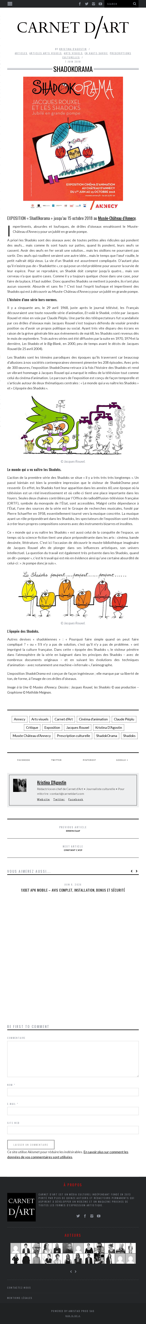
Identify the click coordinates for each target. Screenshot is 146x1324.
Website (43, 799)
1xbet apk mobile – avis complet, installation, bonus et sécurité (73, 890)
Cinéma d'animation (93, 719)
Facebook (23, 760)
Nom (11, 1084)
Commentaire (16, 1037)
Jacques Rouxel (77, 727)
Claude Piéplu (124, 719)
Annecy (19, 719)
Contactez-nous (19, 1287)
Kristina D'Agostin (73, 49)
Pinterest (89, 760)
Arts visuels (73, 53)
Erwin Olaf (73, 828)
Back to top (72, 1316)
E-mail (12, 1103)
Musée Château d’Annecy (32, 736)
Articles (21, 53)
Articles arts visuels (45, 53)
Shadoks (129, 736)
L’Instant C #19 (73, 847)
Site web (13, 1122)
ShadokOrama (106, 736)
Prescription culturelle (73, 736)
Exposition (52, 727)
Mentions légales (19, 1297)
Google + (122, 760)
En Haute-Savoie (96, 53)
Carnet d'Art (64, 719)
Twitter (56, 760)
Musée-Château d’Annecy (117, 218)
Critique (32, 727)
